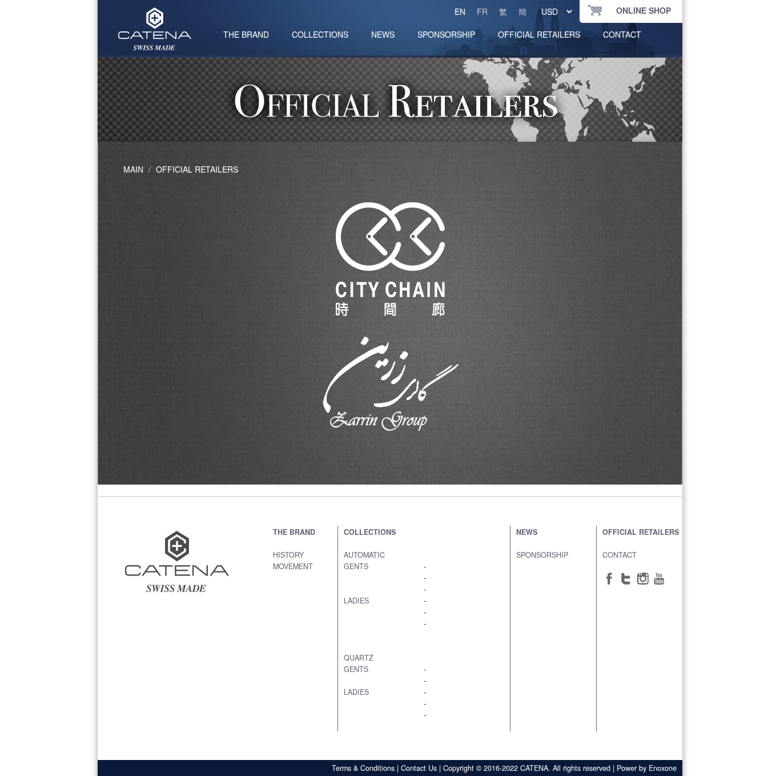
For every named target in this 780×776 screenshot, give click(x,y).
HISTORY (288, 555)
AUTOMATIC (364, 555)
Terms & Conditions (363, 768)
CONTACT (622, 34)
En (460, 11)
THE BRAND (294, 532)
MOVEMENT (293, 566)
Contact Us (419, 768)
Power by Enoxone (647, 768)
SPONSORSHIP (446, 34)
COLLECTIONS (320, 34)
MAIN (133, 169)
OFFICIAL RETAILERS (539, 34)
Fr (482, 11)
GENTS (356, 566)
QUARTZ (358, 658)
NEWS (383, 34)
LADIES (356, 600)
